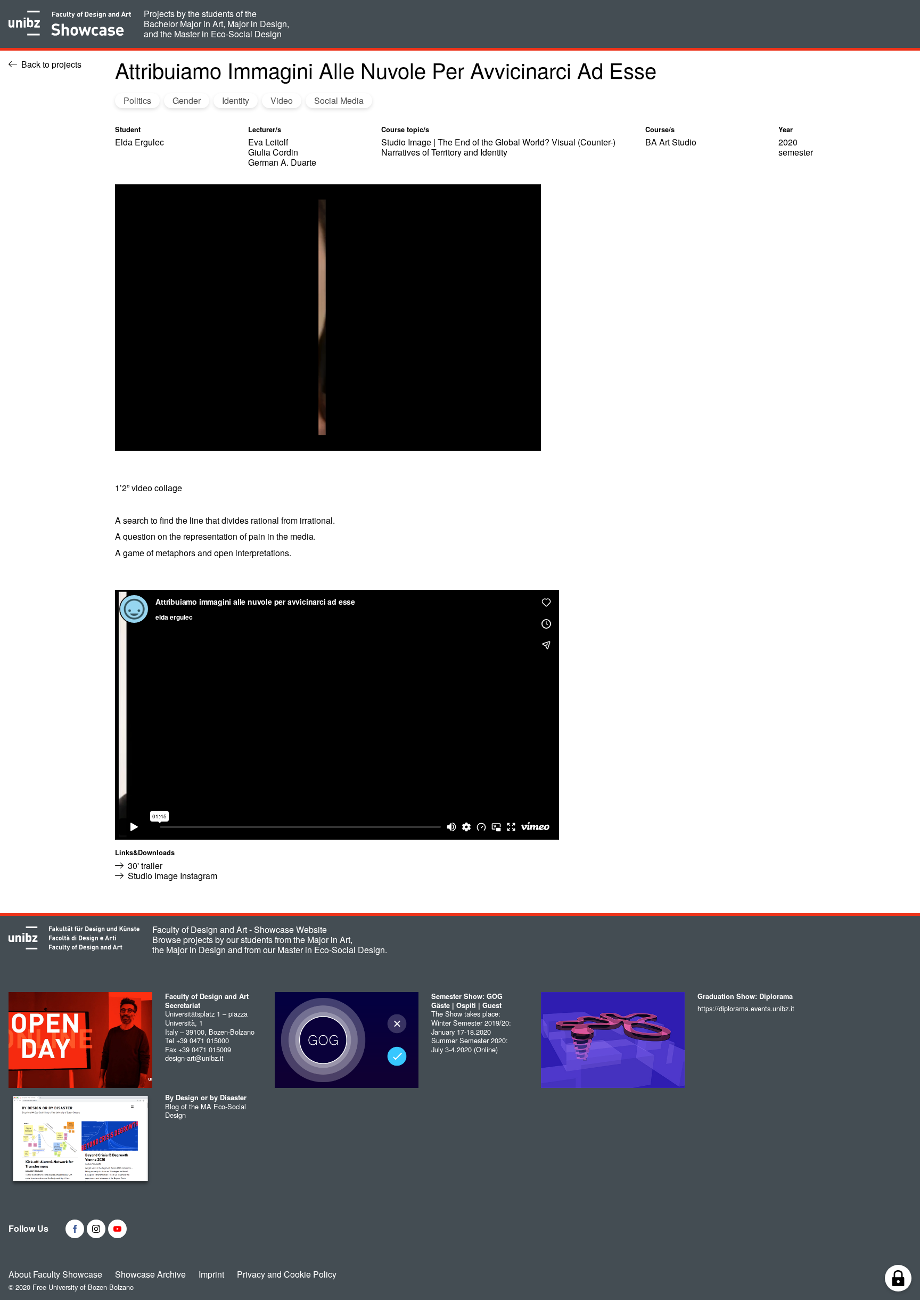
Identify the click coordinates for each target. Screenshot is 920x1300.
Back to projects (51, 64)
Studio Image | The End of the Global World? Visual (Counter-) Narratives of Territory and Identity (498, 147)
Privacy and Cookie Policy (286, 1274)
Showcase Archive (150, 1274)
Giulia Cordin (273, 152)
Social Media (339, 100)
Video (281, 100)
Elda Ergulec (139, 142)
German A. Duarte (282, 162)
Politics (137, 100)
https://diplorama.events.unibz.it (745, 1008)
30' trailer (145, 865)
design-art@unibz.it (194, 1058)
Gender (186, 100)
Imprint (211, 1274)
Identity (235, 100)
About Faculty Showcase (55, 1274)
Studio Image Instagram (172, 876)
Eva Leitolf (268, 142)
